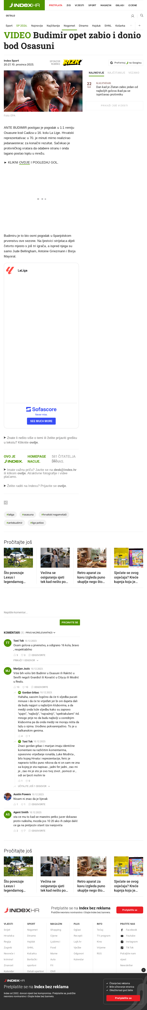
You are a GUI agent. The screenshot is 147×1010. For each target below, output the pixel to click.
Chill (52, 971)
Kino (99, 941)
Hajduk (96, 25)
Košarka (120, 25)
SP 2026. (21, 25)
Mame (54, 953)
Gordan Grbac (30, 692)
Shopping (55, 929)
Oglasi (120, 5)
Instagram (132, 941)
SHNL (108, 25)
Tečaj (100, 929)
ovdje (21, 473)
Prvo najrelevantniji (39, 632)
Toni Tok (18, 640)
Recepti (78, 935)
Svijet (7, 929)
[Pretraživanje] (140, 16)
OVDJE (24, 162)
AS (8, 814)
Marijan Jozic (21, 668)
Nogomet (69, 25)
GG (19, 692)
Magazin (56, 923)
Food (53, 947)
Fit (51, 965)
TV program (103, 935)
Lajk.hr (78, 941)
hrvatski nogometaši (54, 514)
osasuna (27, 514)
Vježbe (77, 947)
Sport (92, 5)
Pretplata (55, 5)
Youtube (131, 935)
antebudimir (14, 522)
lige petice (37, 522)
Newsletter (126, 965)
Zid (69, 5)
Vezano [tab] (133, 73)
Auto (53, 959)
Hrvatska (9, 935)
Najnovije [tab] (96, 73)
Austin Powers (22, 794)
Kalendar (9, 971)
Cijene (132, 5)
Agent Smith (21, 812)
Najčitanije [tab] (116, 73)
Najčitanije (53, 25)
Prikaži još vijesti (114, 105)
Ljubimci (55, 941)
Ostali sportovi (35, 971)
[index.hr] (24, 5)
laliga (10, 514)
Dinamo (83, 25)
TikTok (130, 947)
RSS (99, 953)
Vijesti (79, 5)
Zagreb (8, 947)
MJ (8, 671)
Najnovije (37, 25)
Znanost (8, 965)
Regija (7, 941)
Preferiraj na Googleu (127, 62)
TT (8, 643)
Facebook (131, 929)
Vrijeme (101, 947)
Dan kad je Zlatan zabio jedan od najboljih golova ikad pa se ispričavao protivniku (117, 89)
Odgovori (79, 953)
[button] (8, 556)
